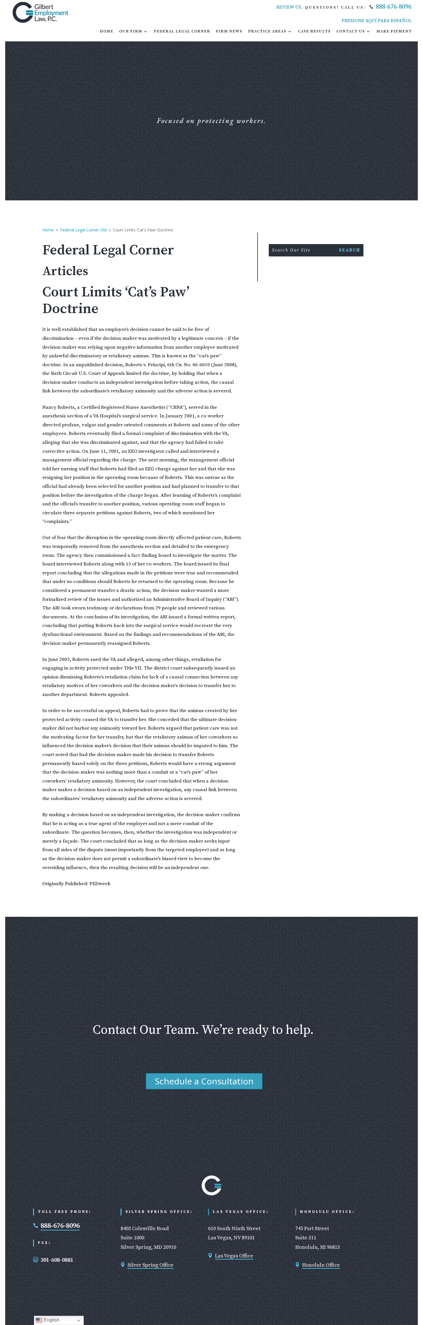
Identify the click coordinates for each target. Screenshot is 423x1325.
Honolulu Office (321, 1265)
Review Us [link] (288, 7)
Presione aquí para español (376, 21)
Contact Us (350, 31)
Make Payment (394, 31)
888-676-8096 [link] (393, 7)
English (51, 1320)
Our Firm (130, 31)
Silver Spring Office (150, 1265)
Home (106, 31)
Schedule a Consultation (204, 1081)
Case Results (314, 31)
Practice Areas (267, 31)
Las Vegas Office (234, 1256)
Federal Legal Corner (182, 31)
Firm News (229, 31)
